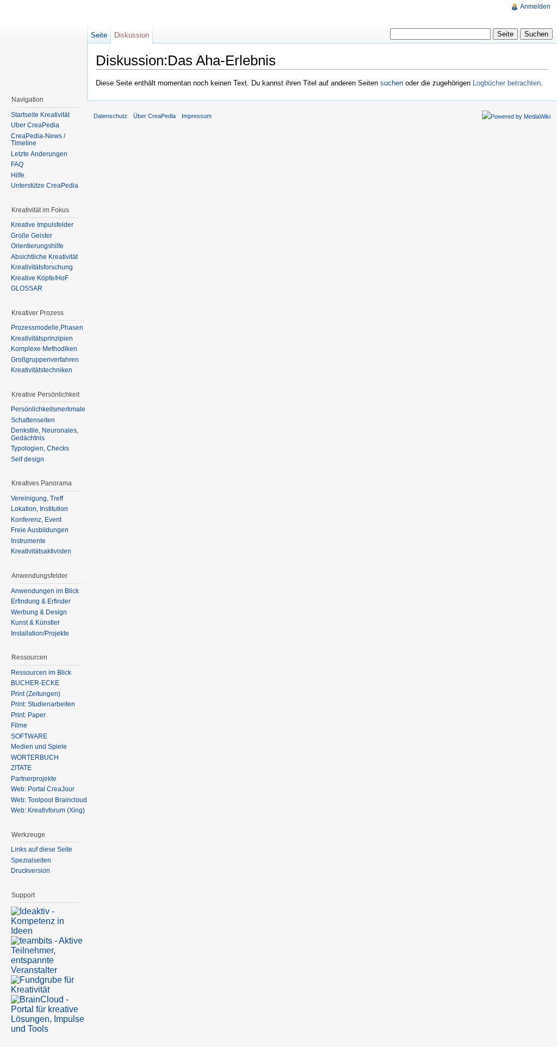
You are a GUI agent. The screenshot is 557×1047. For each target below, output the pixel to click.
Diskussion (131, 35)
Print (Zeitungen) (35, 694)
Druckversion (30, 870)
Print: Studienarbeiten (43, 704)
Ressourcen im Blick (41, 672)
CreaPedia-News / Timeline (38, 139)
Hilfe (17, 175)
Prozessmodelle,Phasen (47, 327)
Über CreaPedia (35, 125)
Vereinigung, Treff (37, 498)
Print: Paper (28, 715)
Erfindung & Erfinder (41, 601)
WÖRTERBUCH (35, 757)
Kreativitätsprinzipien (42, 338)
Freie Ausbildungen (40, 530)
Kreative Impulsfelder (42, 225)
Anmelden (535, 6)
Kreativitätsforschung (42, 267)
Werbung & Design (39, 612)
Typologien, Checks (40, 448)
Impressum (197, 116)
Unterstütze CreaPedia (44, 185)
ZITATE (21, 768)
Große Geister (31, 235)
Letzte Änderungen (39, 154)
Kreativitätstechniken (41, 370)
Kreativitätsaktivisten (41, 551)
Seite (99, 35)
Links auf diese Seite (41, 849)
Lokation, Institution (39, 509)
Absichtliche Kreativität (44, 257)
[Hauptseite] (43, 43)
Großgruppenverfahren (45, 360)
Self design (27, 459)
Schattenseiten (33, 420)
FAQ (17, 164)
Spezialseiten (31, 860)
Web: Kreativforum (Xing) (48, 810)
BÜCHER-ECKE (35, 683)
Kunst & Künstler (35, 622)
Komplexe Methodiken (44, 349)
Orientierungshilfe (37, 246)
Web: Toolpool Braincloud (49, 800)
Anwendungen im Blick (45, 591)
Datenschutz (110, 116)
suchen (391, 83)
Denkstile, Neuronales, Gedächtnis (44, 434)
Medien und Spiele (39, 746)
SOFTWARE (29, 736)
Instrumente (28, 541)
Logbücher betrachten (507, 83)
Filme (19, 725)
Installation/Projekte (40, 633)
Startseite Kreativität (40, 115)
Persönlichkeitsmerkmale (48, 409)
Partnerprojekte (34, 779)
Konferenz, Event (36, 520)
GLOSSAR (26, 288)
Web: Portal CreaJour (43, 789)
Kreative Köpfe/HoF (40, 278)
